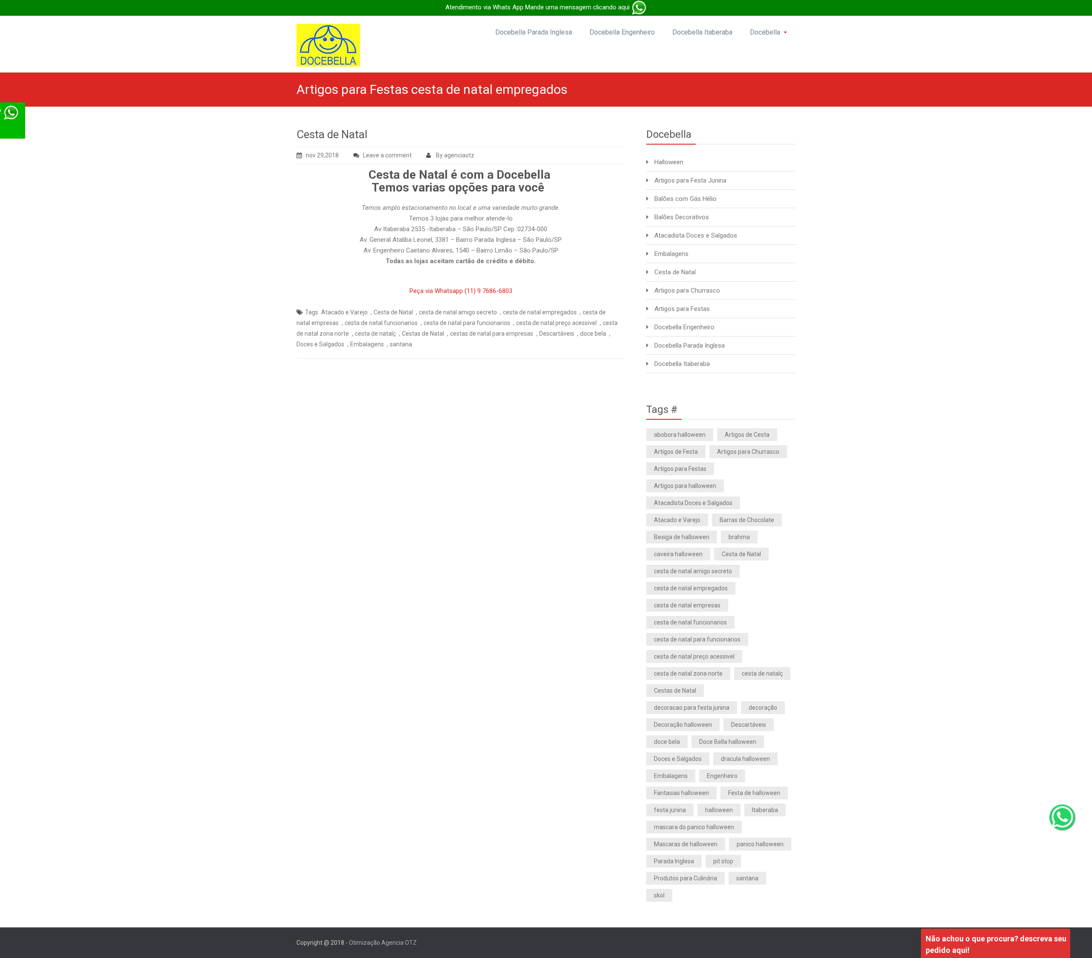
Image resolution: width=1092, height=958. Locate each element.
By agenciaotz (454, 155)
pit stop (723, 861)
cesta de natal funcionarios (381, 322)
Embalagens (367, 344)
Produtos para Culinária (685, 878)
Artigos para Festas (682, 309)
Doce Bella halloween (727, 741)
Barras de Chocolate (747, 520)
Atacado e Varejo (344, 312)
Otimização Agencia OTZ (383, 942)
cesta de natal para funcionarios (467, 322)
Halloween (668, 162)
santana (401, 344)
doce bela (593, 333)
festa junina (670, 810)
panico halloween (760, 844)
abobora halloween (680, 434)
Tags (311, 312)
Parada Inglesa (674, 861)
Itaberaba (765, 810)
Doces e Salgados (320, 344)
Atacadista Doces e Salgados (695, 235)
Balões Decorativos (681, 217)
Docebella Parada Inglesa (533, 32)
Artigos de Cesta (747, 434)
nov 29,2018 (322, 155)
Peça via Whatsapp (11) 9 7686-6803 (461, 291)
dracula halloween (745, 758)
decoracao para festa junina (691, 707)
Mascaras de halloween (685, 844)
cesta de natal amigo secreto (458, 312)
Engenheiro (722, 775)
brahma (739, 537)
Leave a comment (387, 155)
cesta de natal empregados (540, 312)
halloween (719, 810)
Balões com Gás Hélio (685, 199)
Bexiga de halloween (681, 537)
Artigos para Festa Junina (690, 180)
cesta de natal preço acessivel (556, 322)
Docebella (765, 32)
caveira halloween (678, 554)
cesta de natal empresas (687, 605)
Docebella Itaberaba (702, 32)
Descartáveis (556, 333)
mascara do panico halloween (694, 827)
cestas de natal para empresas (491, 333)
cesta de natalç (375, 333)
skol (659, 895)
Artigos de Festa (676, 451)
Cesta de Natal (331, 134)
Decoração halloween (683, 724)
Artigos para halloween (685, 485)
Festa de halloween (754, 793)
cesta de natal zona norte (688, 673)
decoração (763, 707)
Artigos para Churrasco (687, 290)
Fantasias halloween (681, 793)
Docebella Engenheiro (622, 32)
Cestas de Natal (423, 333)
